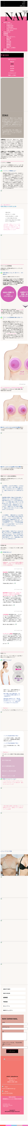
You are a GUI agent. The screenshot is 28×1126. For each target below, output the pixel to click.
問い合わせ (6, 50)
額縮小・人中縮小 (11, 47)
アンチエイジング (12, 72)
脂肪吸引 (9, 44)
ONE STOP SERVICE (12, 28)
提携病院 (6, 33)
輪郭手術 (9, 38)
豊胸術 (8, 39)
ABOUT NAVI (7, 22)
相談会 (5, 49)
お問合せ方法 (10, 25)
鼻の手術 (9, 41)
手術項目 (6, 35)
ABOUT (23, 3)
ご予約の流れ (10, 27)
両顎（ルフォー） (11, 36)
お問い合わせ (22, 5)
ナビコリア (9, 24)
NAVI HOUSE (7, 32)
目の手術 (9, 43)
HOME (24, 1)
